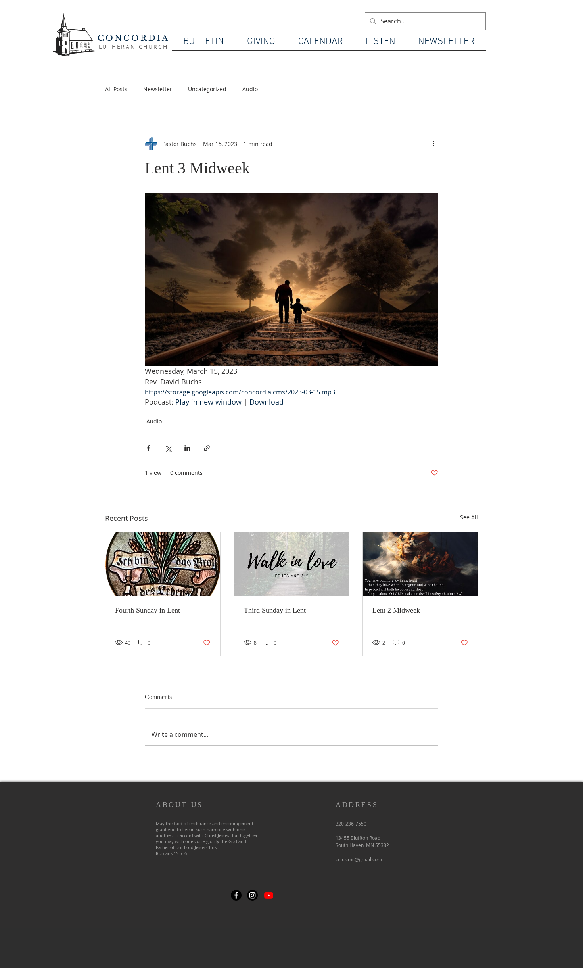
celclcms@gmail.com (359, 859)
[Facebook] (236, 895)
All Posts (116, 89)
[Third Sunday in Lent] (291, 564)
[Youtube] (268, 895)
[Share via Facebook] (148, 448)
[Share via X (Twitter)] (168, 448)
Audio (250, 89)
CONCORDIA (133, 38)
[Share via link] (207, 448)
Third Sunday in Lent (275, 610)
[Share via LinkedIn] (187, 448)
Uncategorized (207, 89)
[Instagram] (252, 895)
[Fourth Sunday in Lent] (162, 564)
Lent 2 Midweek (396, 610)
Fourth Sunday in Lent (147, 610)
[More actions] (433, 143)
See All (469, 517)
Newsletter (157, 89)
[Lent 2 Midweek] (420, 564)
